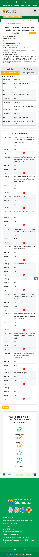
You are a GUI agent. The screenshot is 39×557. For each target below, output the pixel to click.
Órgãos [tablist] (11, 69)
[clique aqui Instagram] (24, 549)
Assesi (13, 554)
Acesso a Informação (14, 21)
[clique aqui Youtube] (19, 549)
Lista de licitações (10, 23)
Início (4, 21)
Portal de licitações (27, 21)
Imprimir (33, 33)
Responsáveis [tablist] (29, 73)
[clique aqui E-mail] (15, 549)
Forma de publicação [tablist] (12, 73)
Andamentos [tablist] (29, 69)
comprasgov (16, 45)
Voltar (6, 407)
